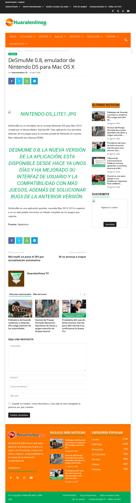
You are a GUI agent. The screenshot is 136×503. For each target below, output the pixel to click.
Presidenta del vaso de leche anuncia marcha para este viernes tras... (116, 146)
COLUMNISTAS (17, 43)
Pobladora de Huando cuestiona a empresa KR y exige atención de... (117, 116)
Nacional (96, 459)
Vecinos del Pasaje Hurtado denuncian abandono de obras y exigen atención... (117, 131)
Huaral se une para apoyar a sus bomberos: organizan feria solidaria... (117, 180)
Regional (58, 36)
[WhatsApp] (123, 11)
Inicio (10, 50)
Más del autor (40, 294)
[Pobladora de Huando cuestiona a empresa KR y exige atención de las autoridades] (20, 309)
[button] (125, 40)
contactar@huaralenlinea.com (22, 471)
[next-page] (84, 294)
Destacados (97, 449)
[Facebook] (113, 11)
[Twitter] (19, 81)
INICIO (13, 36)
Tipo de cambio (80, 6)
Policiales (96, 469)
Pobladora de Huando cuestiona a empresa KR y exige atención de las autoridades (19, 324)
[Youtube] (128, 11)
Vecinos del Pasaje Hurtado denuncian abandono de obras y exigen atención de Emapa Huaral (46, 325)
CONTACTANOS (11, 6)
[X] (118, 11)
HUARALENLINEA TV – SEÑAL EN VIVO (105, 6)
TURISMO (111, 36)
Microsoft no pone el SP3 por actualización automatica (26, 258)
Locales (19, 50)
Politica (95, 464)
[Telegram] (34, 81)
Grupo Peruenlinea (32, 6)
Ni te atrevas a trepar (72, 256)
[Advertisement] (88, 22)
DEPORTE (43, 36)
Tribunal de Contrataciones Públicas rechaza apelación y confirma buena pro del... (117, 163)
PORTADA (97, 444)
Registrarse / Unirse (15, 2)
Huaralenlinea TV (19, 72)
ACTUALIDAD (26, 36)
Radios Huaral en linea (57, 6)
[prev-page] (80, 294)
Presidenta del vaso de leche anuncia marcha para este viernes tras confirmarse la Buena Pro (73, 325)
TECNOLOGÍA (93, 36)
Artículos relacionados (20, 294)
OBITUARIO (74, 36)
